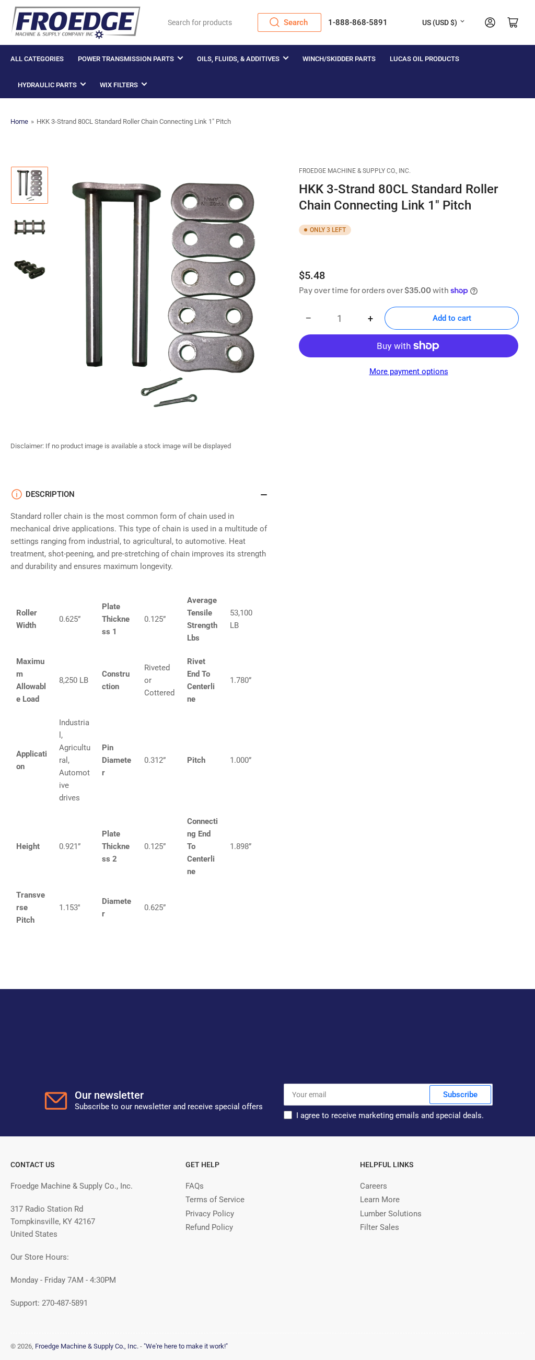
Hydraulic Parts (47, 85)
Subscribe (460, 1094)
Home (19, 121)
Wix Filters (119, 85)
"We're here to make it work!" (186, 1346)
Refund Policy (209, 1227)
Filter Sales (379, 1227)
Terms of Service (215, 1199)
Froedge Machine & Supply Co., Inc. (355, 171)
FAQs (194, 1186)
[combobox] (241, 22)
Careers (373, 1186)
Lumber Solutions (391, 1213)
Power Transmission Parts (126, 59)
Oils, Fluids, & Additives (238, 59)
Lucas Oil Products (424, 59)
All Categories (37, 59)
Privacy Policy (209, 1213)
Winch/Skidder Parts (339, 59)
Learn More (380, 1199)
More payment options (408, 371)
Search (296, 22)
